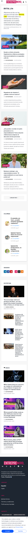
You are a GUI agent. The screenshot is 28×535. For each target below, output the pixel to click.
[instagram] (16, 271)
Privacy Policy (19, 527)
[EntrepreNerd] (14, 1)
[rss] (22, 271)
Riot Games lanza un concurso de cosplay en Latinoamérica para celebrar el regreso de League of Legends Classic (14, 387)
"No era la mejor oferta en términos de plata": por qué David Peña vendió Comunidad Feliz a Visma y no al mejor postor (14, 302)
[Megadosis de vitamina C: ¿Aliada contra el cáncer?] (14, 82)
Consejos (6, 123)
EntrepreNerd (9, 60)
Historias (6, 165)
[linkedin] (5, 271)
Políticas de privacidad (7, 504)
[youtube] (11, 271)
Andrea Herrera (10, 307)
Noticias (5, 46)
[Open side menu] (2, 1)
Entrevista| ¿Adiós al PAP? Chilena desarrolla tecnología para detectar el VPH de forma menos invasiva (13, 442)
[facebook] (8, 271)
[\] (14, 291)
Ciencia (5, 87)
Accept (7, 531)
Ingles (3, 488)
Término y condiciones (7, 501)
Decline (20, 531)
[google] (19, 271)
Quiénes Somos (5, 499)
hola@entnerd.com (7, 514)
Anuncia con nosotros (19, 514)
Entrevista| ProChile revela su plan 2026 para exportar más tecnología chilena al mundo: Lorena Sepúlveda (13, 414)
